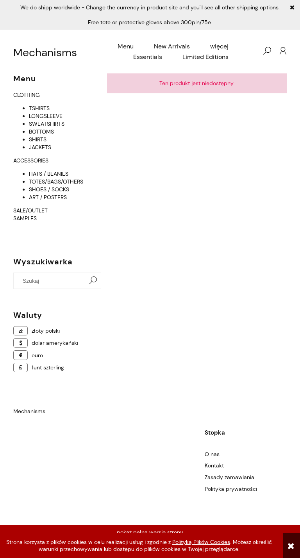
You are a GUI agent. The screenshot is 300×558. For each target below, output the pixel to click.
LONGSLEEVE (45, 115)
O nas (212, 454)
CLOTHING (26, 94)
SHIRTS (37, 139)
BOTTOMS (41, 131)
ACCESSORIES (30, 160)
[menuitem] (125, 46)
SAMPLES (25, 218)
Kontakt (214, 465)
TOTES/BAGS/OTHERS (56, 181)
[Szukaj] (93, 281)
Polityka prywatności (231, 488)
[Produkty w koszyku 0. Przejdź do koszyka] (251, 51)
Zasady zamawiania (229, 477)
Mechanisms (45, 52)
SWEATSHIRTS (46, 123)
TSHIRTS (39, 108)
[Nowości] (14, 226)
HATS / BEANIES (48, 173)
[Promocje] (14, 233)
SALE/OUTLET (30, 210)
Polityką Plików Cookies (201, 542)
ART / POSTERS (48, 197)
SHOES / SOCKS (49, 189)
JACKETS (40, 147)
